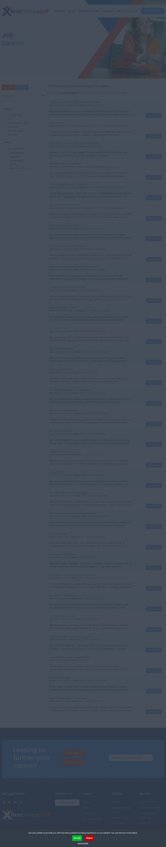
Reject (89, 838)
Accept (77, 838)
